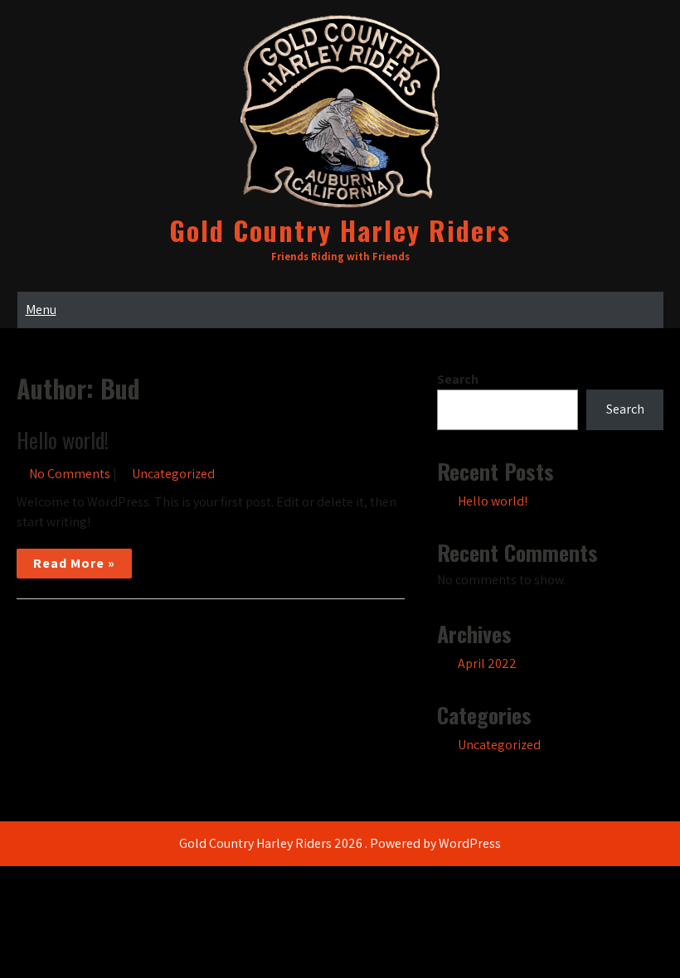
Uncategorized (173, 473)
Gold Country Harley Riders (340, 230)
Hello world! (63, 440)
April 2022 (487, 663)
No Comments (69, 473)
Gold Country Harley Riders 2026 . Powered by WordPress (340, 843)
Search (457, 379)
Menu (41, 309)
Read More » (74, 563)
